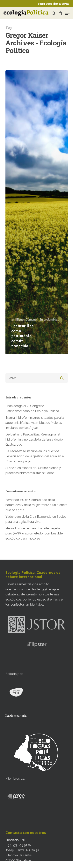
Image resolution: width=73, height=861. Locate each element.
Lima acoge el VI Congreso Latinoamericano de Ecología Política (32, 408)
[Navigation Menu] (67, 13)
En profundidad (49, 319)
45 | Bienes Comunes (24, 319)
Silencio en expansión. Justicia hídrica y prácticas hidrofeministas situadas (33, 470)
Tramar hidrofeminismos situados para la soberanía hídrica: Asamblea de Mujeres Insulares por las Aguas (34, 423)
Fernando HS (14, 500)
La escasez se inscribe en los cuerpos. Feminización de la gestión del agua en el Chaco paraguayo (34, 456)
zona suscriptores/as (53, 3)
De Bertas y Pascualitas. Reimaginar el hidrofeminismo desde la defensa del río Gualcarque (34, 439)
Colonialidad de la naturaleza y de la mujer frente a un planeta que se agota (36, 505)
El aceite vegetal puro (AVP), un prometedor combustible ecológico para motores (34, 533)
